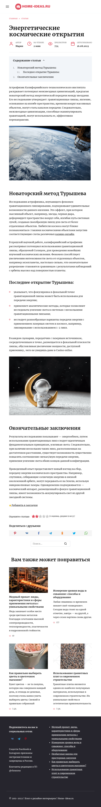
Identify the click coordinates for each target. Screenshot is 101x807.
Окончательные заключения (35, 76)
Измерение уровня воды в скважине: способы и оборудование (70, 594)
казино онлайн (64, 234)
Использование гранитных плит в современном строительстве (70, 676)
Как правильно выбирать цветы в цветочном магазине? (25, 676)
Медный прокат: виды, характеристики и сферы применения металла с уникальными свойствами (26, 601)
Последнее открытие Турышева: (41, 72)
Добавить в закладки (24, 505)
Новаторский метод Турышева (36, 67)
